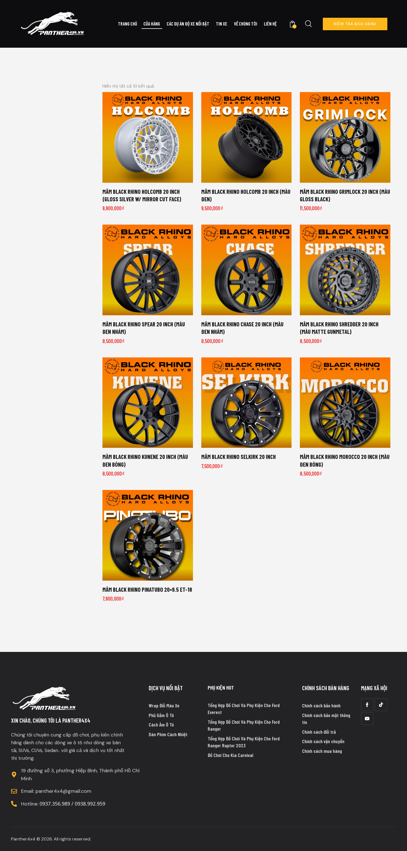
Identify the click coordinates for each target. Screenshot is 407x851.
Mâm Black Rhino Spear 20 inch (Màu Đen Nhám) (143, 328)
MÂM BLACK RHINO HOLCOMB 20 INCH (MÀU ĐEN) (245, 195)
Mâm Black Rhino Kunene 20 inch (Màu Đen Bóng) (145, 460)
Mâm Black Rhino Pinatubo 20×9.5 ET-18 (147, 589)
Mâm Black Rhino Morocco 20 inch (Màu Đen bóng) (345, 460)
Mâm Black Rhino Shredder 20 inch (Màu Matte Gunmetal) (339, 328)
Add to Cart (151, 176)
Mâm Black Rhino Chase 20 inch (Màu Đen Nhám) (242, 328)
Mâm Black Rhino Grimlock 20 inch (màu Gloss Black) (345, 195)
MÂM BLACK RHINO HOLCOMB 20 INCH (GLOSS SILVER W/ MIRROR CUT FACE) (141, 195)
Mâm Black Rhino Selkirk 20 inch (238, 456)
